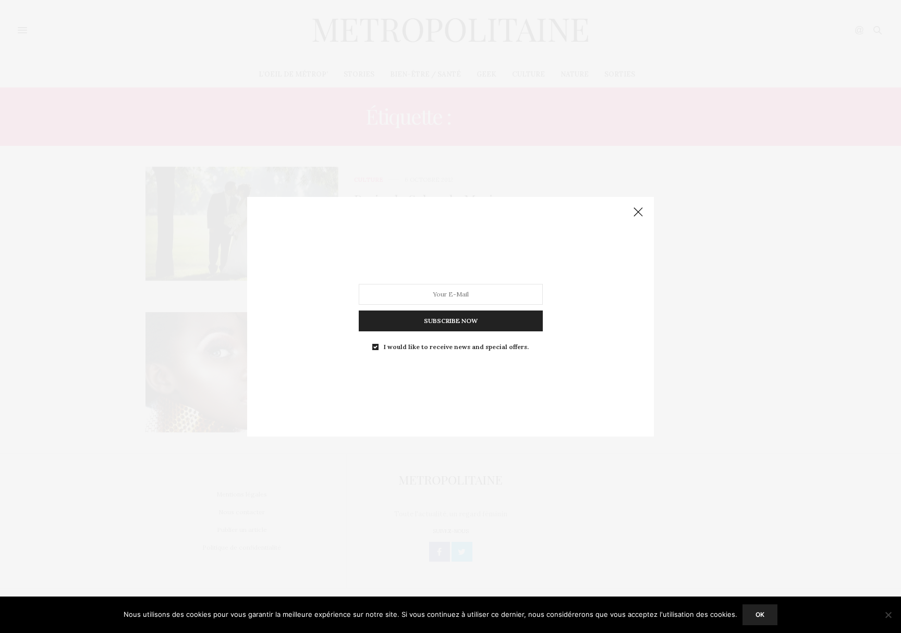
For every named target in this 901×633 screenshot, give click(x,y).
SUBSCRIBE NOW (451, 320)
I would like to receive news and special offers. (456, 346)
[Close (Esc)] (638, 212)
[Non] (888, 615)
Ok (760, 614)
